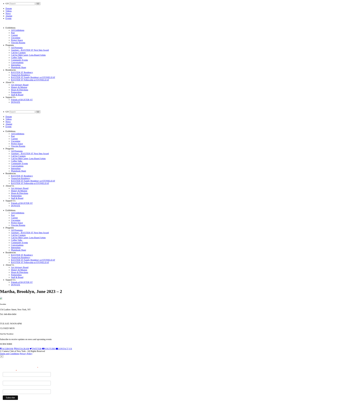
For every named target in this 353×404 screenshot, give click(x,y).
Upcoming (15, 38)
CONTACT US (65, 349)
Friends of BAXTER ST (22, 100)
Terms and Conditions (9, 353)
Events (8, 18)
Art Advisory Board (19, 85)
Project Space (17, 40)
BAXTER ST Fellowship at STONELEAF (30, 80)
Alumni (9, 16)
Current (14, 35)
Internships (16, 65)
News (8, 13)
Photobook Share (18, 67)
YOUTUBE (49, 349)
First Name (7, 379)
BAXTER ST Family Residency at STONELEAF (33, 77)
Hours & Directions (19, 90)
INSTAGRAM (22, 349)
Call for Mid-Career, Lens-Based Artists (28, 55)
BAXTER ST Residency (22, 72)
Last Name (7, 388)
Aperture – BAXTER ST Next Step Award (30, 50)
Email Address (10, 370)
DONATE (15, 102)
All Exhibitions (17, 30)
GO (7, 3)
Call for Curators (18, 52)
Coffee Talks (16, 57)
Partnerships (16, 92)
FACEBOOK (7, 349)
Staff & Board (17, 95)
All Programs (17, 47)
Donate (9, 8)
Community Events (19, 60)
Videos (9, 11)
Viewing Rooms (18, 42)
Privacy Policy (26, 353)
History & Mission (19, 87)
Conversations (17, 62)
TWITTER (37, 349)
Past (13, 33)
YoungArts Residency (20, 75)
